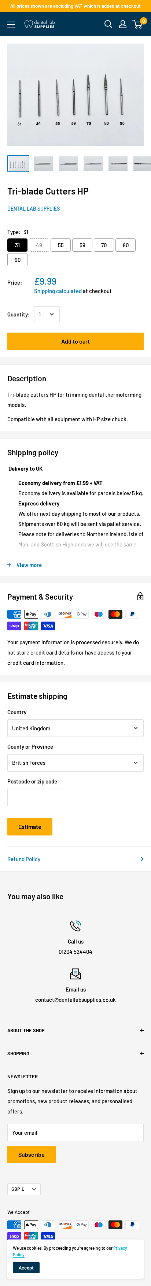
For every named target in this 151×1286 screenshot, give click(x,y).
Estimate (29, 826)
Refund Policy (23, 859)
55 (61, 245)
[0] (137, 24)
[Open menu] (11, 24)
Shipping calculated (58, 291)
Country (16, 712)
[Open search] (108, 24)
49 (39, 245)
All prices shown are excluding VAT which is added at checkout (75, 6)
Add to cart (75, 341)
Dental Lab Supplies (33, 208)
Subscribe (31, 1154)
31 (17, 245)
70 (104, 245)
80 (126, 245)
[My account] (122, 24)
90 (18, 259)
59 (82, 245)
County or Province (30, 746)
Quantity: (18, 314)
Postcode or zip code (32, 781)
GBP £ (17, 1189)
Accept (26, 1268)
